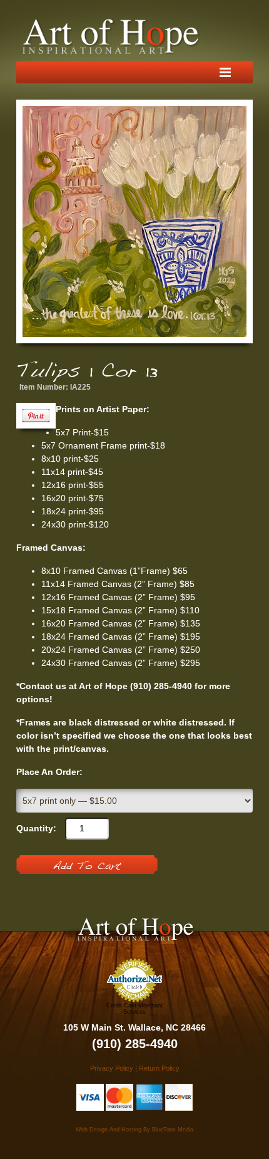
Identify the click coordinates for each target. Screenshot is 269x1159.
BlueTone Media (172, 1129)
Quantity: (36, 828)
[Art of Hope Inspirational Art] (111, 37)
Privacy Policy (111, 1068)
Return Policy (159, 1068)
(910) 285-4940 (135, 1044)
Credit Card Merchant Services (134, 1008)
